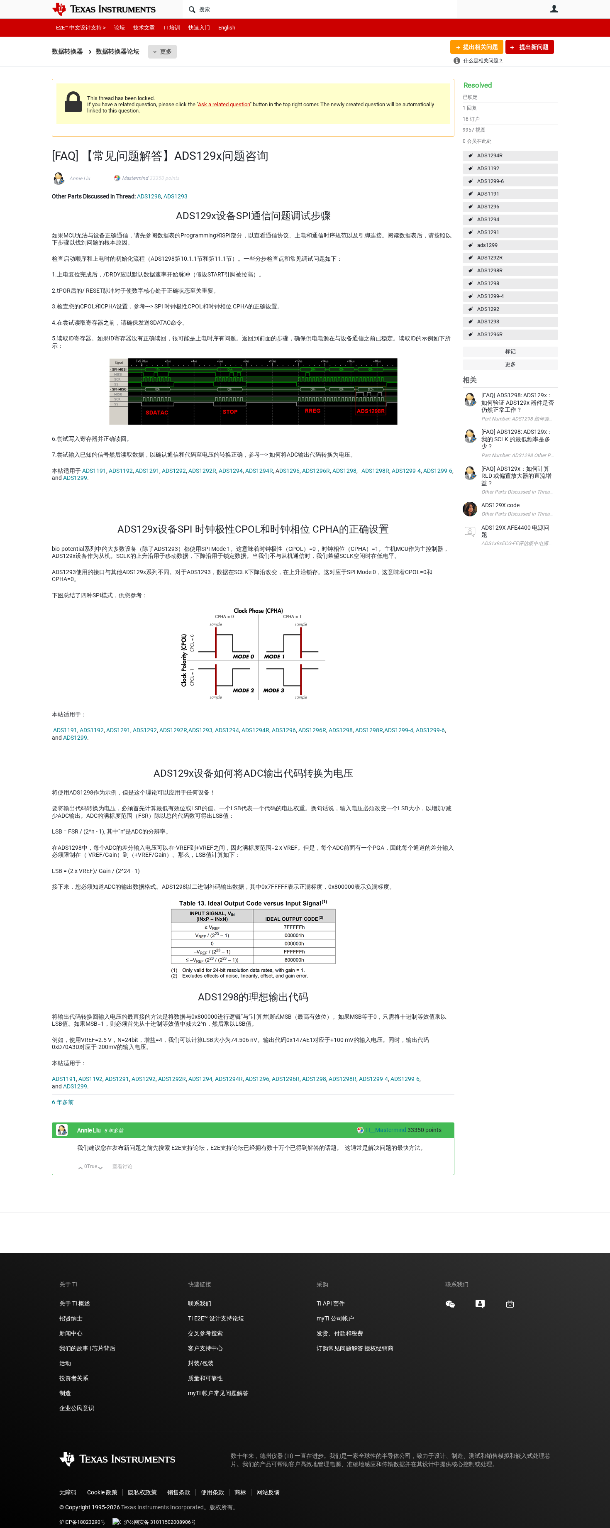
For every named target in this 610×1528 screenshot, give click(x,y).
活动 (65, 1363)
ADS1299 (75, 477)
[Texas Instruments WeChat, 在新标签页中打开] (450, 1307)
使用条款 (212, 1492)
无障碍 (68, 1492)
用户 (554, 9)
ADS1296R (490, 334)
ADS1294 (488, 219)
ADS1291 (488, 232)
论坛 (119, 27)
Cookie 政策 (102, 1492)
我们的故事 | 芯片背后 (87, 1348)
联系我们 (199, 1303)
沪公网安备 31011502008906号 (160, 1522)
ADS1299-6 (490, 181)
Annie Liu (79, 178)
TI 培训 (171, 27)
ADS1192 (488, 168)
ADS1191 (488, 194)
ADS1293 (488, 321)
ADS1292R (490, 257)
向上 (80, 1168)
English (226, 27)
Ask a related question (224, 104)
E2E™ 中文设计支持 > (81, 27)
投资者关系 (73, 1378)
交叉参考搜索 (205, 1333)
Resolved (478, 85)
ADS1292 (488, 309)
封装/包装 (201, 1363)
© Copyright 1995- (89, 1507)
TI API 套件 (331, 1303)
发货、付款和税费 (340, 1333)
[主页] (110, 9)
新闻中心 (71, 1333)
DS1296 (289, 470)
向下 (100, 1168)
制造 (65, 1393)
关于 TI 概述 (74, 1303)
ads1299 (487, 245)
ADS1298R (490, 270)
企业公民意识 (76, 1408)
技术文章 (144, 27)
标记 (510, 351)
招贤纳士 (71, 1318)
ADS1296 (488, 206)
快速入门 (199, 27)
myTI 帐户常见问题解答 (218, 1393)
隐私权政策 (142, 1492)
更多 (166, 51)
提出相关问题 (480, 47)
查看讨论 (122, 1166)
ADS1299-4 (490, 296)
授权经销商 (378, 1348)
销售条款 (178, 1492)
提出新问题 (533, 47)
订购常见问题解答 (340, 1348)
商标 (240, 1492)
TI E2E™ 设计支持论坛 (216, 1318)
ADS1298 (488, 283)
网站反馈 (268, 1492)
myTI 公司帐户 (335, 1318)
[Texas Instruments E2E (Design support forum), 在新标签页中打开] (480, 1307)
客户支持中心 (205, 1348)
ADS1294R (490, 155)
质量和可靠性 (206, 1378)
